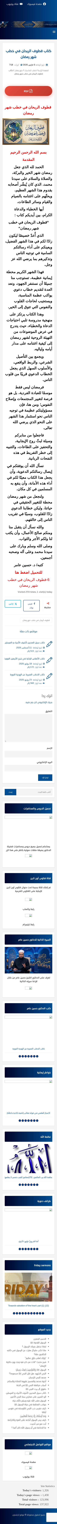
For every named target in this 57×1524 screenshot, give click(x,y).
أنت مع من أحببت (38, 1423)
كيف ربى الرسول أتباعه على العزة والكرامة (27, 1419)
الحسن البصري (39, 1338)
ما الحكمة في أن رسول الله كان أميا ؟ (29, 1427)
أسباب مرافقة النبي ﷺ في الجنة (31, 1385)
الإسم (49, 748)
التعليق (48, 711)
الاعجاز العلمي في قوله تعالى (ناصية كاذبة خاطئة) (28, 1113)
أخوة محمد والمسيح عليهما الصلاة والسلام (26, 1381)
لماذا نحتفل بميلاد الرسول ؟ (34, 1346)
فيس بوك (30, 605)
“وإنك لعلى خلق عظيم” (35, 1358)
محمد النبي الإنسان (37, 1377)
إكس (11, 603)
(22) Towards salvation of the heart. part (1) (28, 1305)
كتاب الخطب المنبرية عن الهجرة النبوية (27, 674)
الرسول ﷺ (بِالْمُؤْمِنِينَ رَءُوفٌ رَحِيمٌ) (31, 1369)
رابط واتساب (28, 909)
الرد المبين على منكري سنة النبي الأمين (28, 1396)
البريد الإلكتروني (44, 762)
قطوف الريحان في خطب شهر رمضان (36, 620)
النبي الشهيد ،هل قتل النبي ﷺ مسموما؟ (27, 1373)
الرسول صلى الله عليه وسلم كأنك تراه (29, 1400)
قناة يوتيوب (28, 1476)
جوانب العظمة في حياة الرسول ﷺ (30, 1404)
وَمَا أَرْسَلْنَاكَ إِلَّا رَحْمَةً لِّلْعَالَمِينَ (33, 1416)
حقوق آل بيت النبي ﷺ (36, 1389)
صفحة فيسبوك (28, 1462)
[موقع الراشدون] (28, 24)
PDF (26, 91)
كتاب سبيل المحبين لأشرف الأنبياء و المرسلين (25, 642)
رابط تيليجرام (28, 924)
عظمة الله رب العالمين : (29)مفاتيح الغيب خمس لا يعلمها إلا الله (28, 1177)
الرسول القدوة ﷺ (38, 1342)
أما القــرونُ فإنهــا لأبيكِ (28, 1241)
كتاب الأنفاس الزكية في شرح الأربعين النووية (25, 658)
